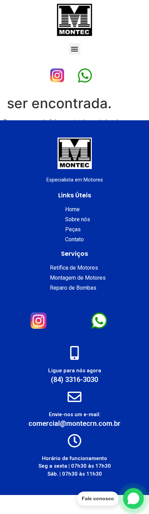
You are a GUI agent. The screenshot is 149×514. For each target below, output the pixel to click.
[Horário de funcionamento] (74, 441)
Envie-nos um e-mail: (74, 414)
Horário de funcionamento (74, 458)
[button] (74, 49)
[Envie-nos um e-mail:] (74, 397)
